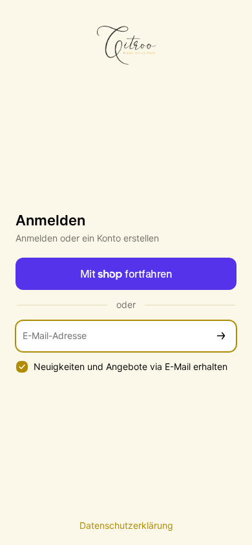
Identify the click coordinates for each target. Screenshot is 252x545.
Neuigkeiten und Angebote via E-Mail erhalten (130, 366)
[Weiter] (221, 336)
